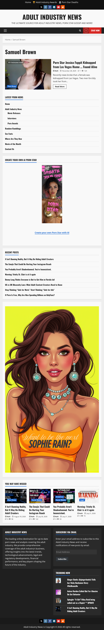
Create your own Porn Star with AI (52, 232)
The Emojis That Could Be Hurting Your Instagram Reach (28, 264)
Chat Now (95, 30)
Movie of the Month (13, 143)
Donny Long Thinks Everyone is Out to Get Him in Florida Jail (30, 279)
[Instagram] (45, 7)
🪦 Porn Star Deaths (68, 2)
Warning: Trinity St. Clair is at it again (20, 274)
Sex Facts (9, 133)
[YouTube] (58, 7)
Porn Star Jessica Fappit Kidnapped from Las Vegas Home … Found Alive (28, 74)
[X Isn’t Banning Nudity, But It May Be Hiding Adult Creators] (16, 496)
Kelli (56, 71)
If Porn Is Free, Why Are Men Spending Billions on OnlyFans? (30, 295)
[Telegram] (54, 7)
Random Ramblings (13, 128)
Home (28, 2)
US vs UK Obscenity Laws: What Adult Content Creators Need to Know (33, 284)
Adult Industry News (52, 16)
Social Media (36, 500)
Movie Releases (14, 113)
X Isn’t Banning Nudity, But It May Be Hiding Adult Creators (29, 259)
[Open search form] (80, 30)
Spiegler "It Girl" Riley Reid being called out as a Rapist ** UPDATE (81, 601)
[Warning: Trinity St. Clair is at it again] (88, 496)
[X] (41, 7)
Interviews (12, 118)
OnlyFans (59, 497)
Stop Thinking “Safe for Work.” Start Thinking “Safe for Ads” (29, 289)
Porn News (12, 86)
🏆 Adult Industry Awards (45, 2)
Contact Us (9, 149)
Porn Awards (13, 123)
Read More (60, 86)
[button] (5, 30)
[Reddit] (63, 7)
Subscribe (62, 559)
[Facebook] (50, 7)
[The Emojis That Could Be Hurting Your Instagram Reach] (40, 496)
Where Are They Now (13, 138)
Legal (82, 500)
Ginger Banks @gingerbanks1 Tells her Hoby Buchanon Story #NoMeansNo (81, 583)
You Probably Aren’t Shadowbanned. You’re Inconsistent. (28, 269)
